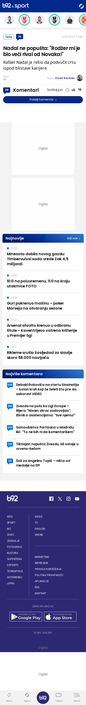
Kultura (12, 553)
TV (36, 522)
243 (10, 427)
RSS (37, 587)
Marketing (42, 557)
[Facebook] (51, 499)
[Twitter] (60, 499)
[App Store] (60, 617)
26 (19, 36)
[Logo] (16, 6)
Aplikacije (42, 581)
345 (10, 384)
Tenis (8, 37)
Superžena (14, 559)
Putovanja (14, 547)
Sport (11, 522)
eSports (12, 565)
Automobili (14, 577)
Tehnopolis (15, 571)
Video (39, 516)
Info (10, 516)
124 (10, 444)
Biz (9, 528)
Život (11, 535)
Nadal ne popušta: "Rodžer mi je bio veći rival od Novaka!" (41, 51)
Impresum (41, 563)
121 (10, 461)
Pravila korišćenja (48, 569)
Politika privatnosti (49, 575)
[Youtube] (77, 499)
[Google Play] (26, 617)
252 (10, 406)
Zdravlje (13, 541)
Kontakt (40, 593)
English (40, 528)
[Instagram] (68, 499)
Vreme (39, 535)
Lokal (11, 583)
